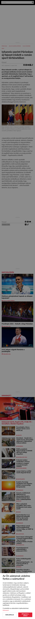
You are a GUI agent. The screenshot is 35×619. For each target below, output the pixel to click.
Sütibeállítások (9, 614)
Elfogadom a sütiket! (25, 614)
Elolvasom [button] (6, 610)
